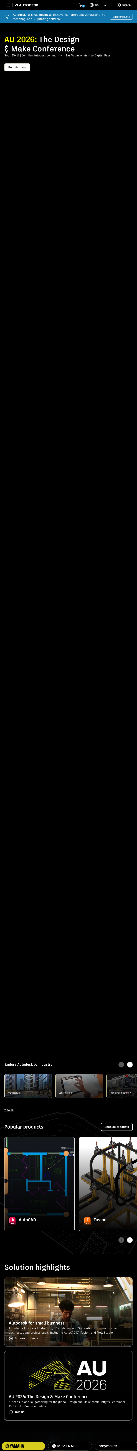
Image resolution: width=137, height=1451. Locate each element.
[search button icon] (105, 5)
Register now (17, 67)
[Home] (25, 5)
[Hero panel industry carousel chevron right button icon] (130, 1240)
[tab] (70, 1446)
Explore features (39, 1211)
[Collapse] (13, 1145)
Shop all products (117, 1127)
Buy (39, 1221)
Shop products (121, 17)
